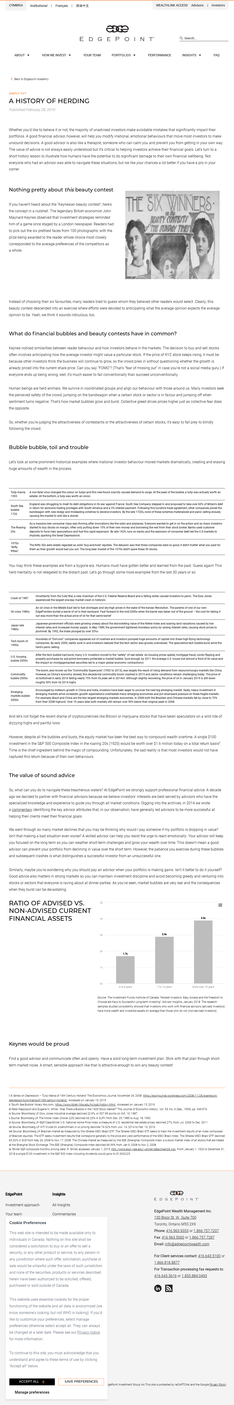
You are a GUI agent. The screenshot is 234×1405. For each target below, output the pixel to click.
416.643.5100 (209, 1255)
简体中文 (82, 5)
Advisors (197, 5)
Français (62, 5)
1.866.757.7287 (202, 1237)
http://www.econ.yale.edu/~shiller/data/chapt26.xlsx (143, 1149)
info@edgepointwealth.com (187, 1243)
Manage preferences (32, 1392)
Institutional (38, 5)
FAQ (217, 55)
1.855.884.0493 (194, 1275)
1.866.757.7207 (206, 1230)
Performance (159, 55)
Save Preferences (81, 1381)
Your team (92, 55)
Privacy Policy (218, 1384)
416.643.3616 (165, 1275)
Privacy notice (88, 1332)
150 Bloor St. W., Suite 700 (175, 1217)
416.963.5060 (173, 1237)
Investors (218, 5)
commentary (22, 809)
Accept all (29, 1381)
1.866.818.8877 (167, 1262)
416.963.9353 (177, 1230)
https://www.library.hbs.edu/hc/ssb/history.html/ (85, 1104)
